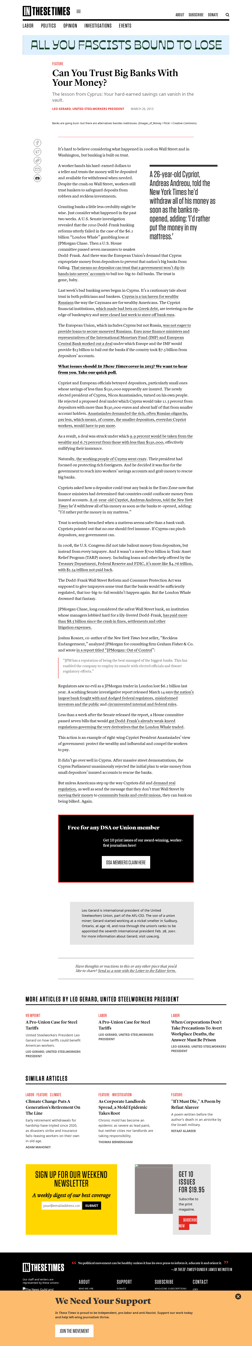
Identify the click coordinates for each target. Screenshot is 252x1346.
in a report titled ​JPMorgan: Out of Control (114, 650)
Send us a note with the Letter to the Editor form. (137, 970)
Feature (57, 63)
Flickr (167, 123)
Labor (28, 25)
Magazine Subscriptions (171, 1288)
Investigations (98, 25)
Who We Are (86, 1288)
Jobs (195, 1289)
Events (125, 25)
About (180, 14)
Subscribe (196, 14)
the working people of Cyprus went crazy (111, 458)
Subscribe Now (188, 1222)
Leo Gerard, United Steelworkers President (88, 109)
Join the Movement (74, 1331)
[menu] (79, 12)
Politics (48, 25)
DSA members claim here (126, 862)
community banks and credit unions (129, 795)
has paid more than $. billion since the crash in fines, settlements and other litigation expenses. (122, 621)
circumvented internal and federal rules (142, 704)
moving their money (75, 795)
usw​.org (152, 936)
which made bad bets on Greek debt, (127, 308)
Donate (213, 14)
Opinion (70, 25)
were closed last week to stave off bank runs (137, 314)
